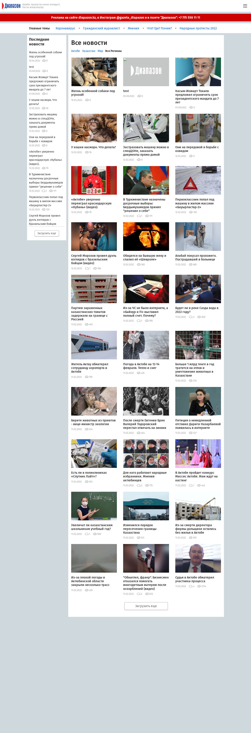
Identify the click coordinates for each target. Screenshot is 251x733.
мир (100, 51)
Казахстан (88, 51)
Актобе (75, 51)
